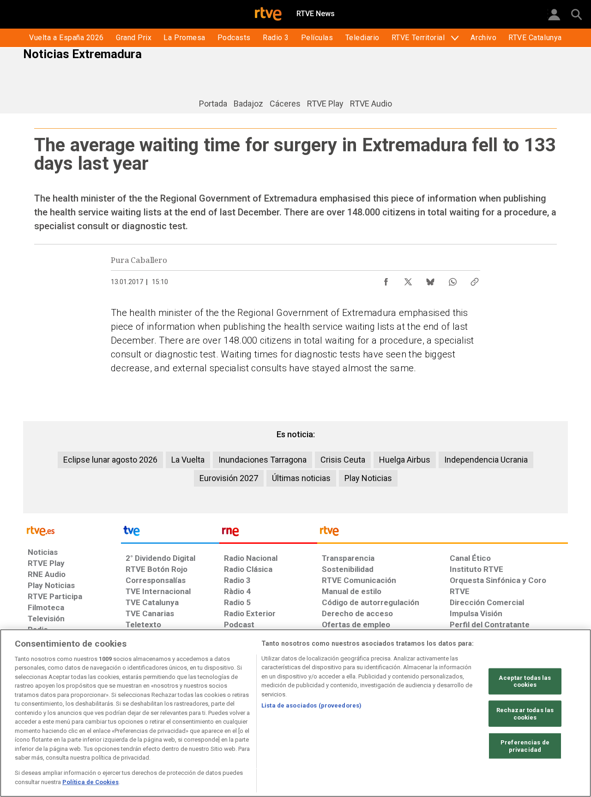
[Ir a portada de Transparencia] (442, 533)
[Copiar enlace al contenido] (475, 279)
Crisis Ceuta (342, 459)
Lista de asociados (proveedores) (311, 705)
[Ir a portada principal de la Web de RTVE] (72, 530)
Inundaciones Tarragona (262, 459)
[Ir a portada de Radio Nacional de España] (268, 533)
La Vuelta (188, 459)
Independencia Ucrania (486, 459)
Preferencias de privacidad (525, 746)
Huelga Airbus (404, 459)
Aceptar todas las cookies (525, 681)
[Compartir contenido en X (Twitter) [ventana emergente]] (408, 279)
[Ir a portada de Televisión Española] (170, 533)
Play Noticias (368, 478)
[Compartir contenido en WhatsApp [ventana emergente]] (452, 279)
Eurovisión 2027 (228, 478)
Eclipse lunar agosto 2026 (110, 459)
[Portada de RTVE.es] (268, 14)
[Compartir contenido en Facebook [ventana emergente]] (386, 279)
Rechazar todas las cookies (525, 714)
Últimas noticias (301, 478)
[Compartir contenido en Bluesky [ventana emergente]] (430, 279)
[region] (295, 713)
